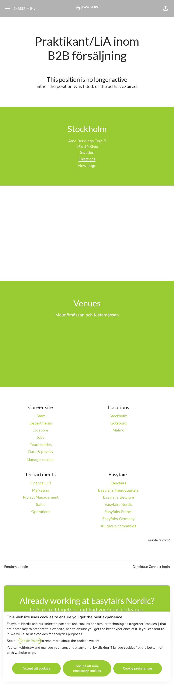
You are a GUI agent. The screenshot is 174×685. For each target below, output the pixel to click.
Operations (40, 511)
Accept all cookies (36, 668)
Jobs (41, 437)
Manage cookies (41, 459)
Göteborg (118, 423)
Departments (40, 423)
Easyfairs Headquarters (118, 490)
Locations (40, 430)
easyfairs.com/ (159, 540)
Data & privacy (40, 451)
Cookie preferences (138, 668)
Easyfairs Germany (118, 518)
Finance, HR (40, 483)
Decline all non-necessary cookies (87, 668)
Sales (40, 504)
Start (40, 416)
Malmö (118, 430)
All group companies (118, 526)
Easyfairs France (118, 511)
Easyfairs (118, 483)
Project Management (40, 497)
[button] (165, 8)
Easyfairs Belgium (118, 497)
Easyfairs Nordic (118, 504)
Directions (87, 159)
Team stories (41, 444)
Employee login (16, 566)
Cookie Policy (30, 640)
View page (87, 165)
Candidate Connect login (151, 566)
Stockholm (118, 416)
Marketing (40, 490)
